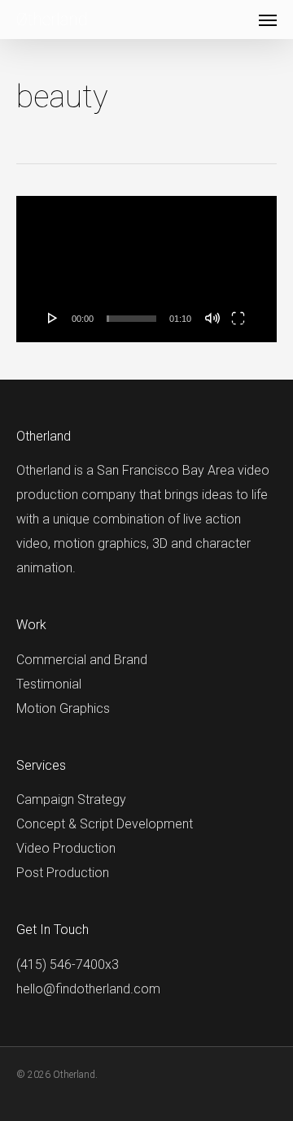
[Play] (53, 318)
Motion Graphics (63, 708)
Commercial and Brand (81, 659)
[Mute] (212, 318)
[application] (146, 269)
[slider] (131, 318)
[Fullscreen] (238, 318)
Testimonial (48, 684)
